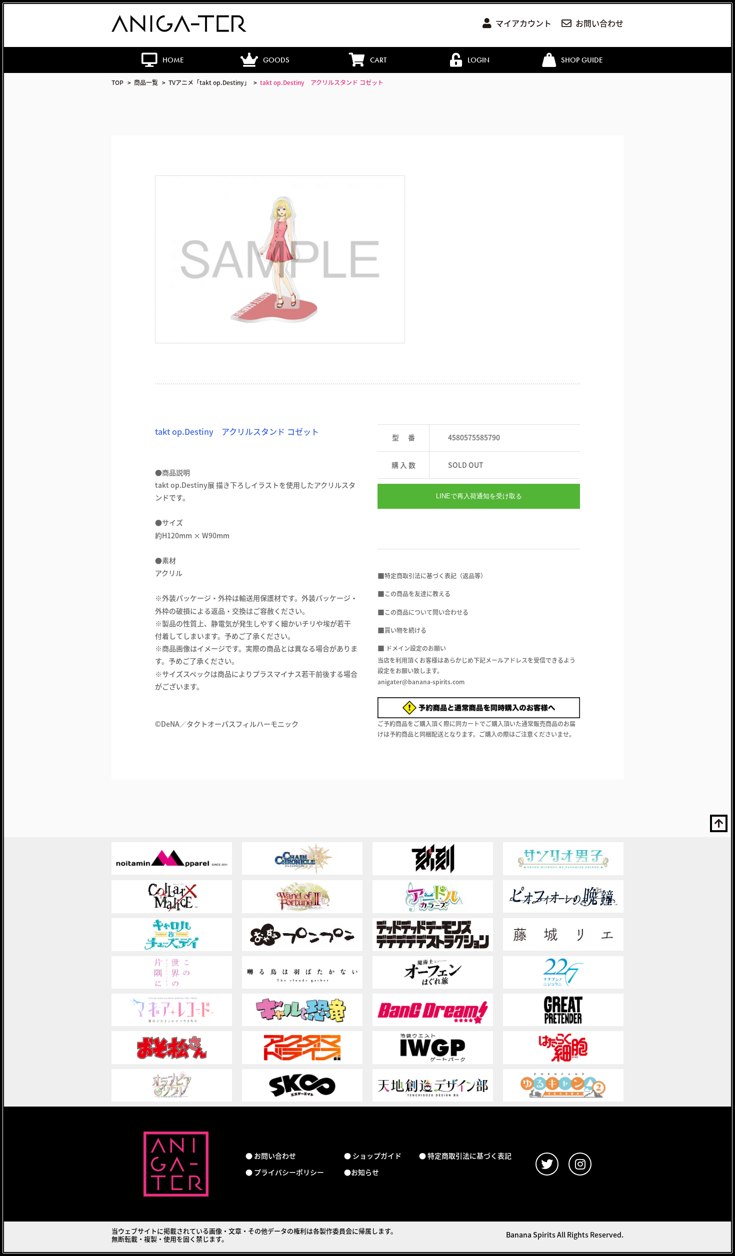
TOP (118, 82)
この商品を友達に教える (417, 593)
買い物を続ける (405, 630)
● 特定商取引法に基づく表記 (465, 1156)
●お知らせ (361, 1172)
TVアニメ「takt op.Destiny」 (209, 82)
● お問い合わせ (271, 1156)
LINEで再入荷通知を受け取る (479, 496)
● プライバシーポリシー (285, 1172)
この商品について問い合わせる (426, 612)
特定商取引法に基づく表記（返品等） (435, 575)
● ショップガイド (373, 1156)
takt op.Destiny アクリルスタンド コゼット (322, 82)
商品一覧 (146, 82)
